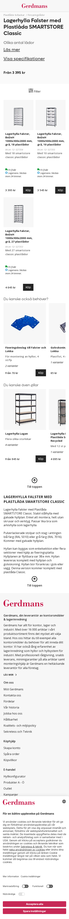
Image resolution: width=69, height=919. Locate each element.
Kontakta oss (12, 695)
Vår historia (11, 707)
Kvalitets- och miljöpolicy (20, 725)
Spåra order (11, 754)
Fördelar (9, 701)
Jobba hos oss (13, 713)
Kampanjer (11, 794)
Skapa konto (12, 748)
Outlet (8, 788)
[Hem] (35, 6)
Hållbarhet (11, 719)
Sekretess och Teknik (18, 732)
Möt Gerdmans (13, 689)
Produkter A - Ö (14, 782)
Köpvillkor (10, 760)
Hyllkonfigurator (15, 776)
